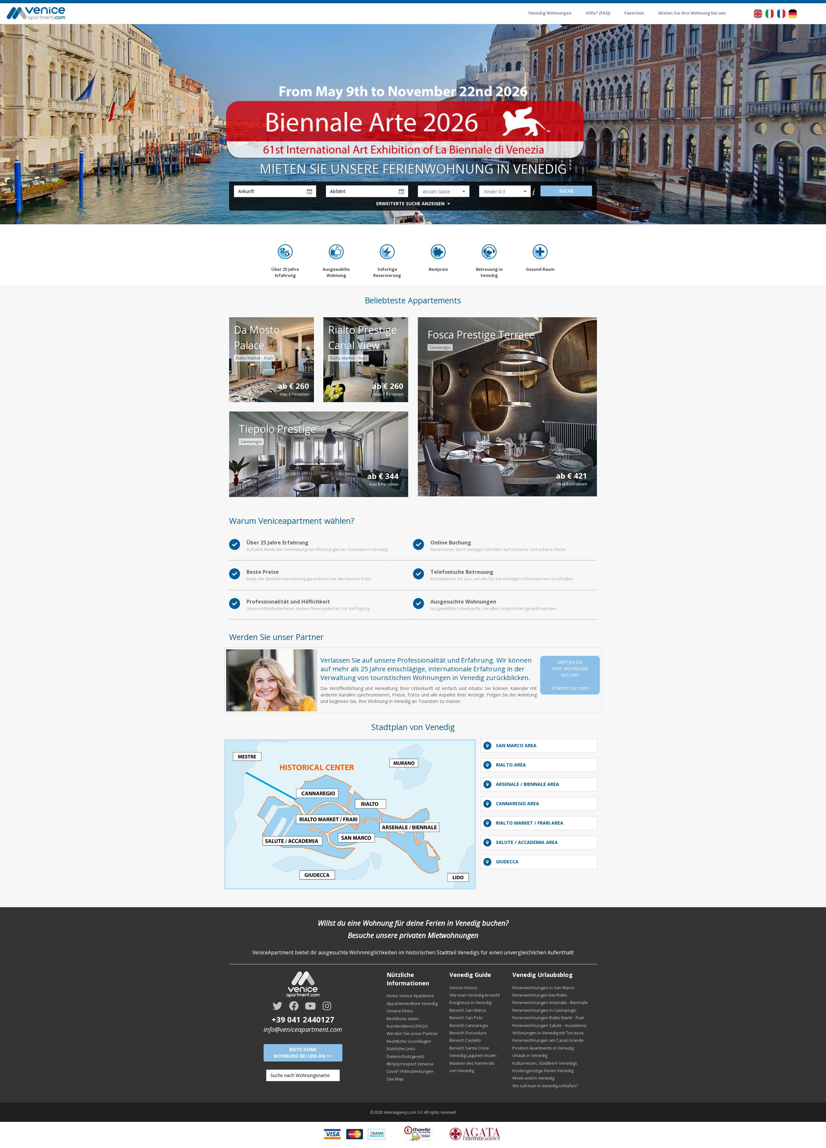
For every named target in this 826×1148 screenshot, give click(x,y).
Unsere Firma (400, 1011)
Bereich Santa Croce (469, 1048)
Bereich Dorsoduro (468, 1033)
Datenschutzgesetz (406, 1056)
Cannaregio (440, 347)
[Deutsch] (793, 13)
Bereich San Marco (467, 1010)
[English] (758, 13)
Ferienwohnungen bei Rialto (539, 995)
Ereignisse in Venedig (470, 1002)
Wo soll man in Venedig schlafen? (545, 1086)
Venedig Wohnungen (549, 13)
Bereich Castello (465, 1040)
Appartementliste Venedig (412, 1003)
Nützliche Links (401, 1048)
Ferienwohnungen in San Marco (543, 988)
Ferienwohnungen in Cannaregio (544, 1010)
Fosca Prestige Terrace (481, 334)
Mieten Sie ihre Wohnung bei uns (692, 13)
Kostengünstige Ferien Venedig (542, 1070)
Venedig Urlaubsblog (542, 975)
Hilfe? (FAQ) (598, 13)
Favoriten (634, 13)
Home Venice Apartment (410, 996)
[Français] (781, 13)
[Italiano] (769, 13)
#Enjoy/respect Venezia (410, 1064)
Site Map (395, 1079)
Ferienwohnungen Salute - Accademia (549, 1025)
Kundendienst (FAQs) (407, 1026)
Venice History (463, 988)
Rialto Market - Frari (254, 358)
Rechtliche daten (403, 1018)
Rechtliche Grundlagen (409, 1041)
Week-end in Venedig (533, 1078)
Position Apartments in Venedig (543, 1048)
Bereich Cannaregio (468, 1025)
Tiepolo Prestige (277, 429)
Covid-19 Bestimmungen (410, 1071)
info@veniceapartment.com (303, 1029)
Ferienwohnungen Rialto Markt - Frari (548, 1018)
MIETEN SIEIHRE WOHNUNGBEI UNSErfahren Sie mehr (570, 675)
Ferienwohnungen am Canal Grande (548, 1040)
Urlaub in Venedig (529, 1055)
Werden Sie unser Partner (412, 1033)
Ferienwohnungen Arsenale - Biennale (550, 1002)
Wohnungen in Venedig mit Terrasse (548, 1033)
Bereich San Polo (466, 1018)
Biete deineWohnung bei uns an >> (303, 1052)
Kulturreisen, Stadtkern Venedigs (544, 1063)
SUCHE (566, 191)
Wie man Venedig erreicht (474, 995)
